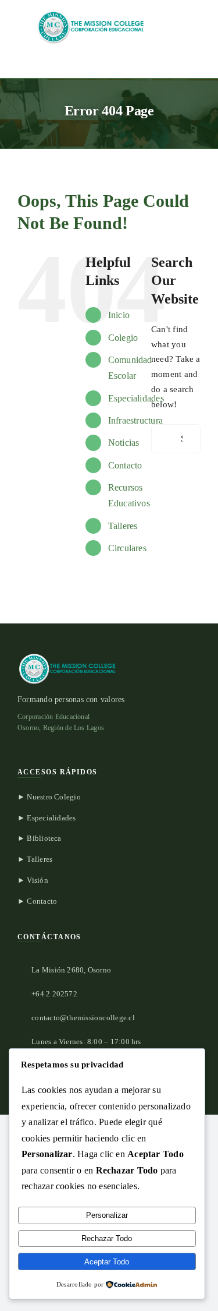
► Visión (32, 880)
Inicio (119, 315)
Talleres (123, 526)
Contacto (125, 465)
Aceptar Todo (106, 1261)
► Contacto (37, 901)
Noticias (124, 442)
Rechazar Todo (106, 1238)
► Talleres (34, 859)
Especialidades (136, 398)
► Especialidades (46, 817)
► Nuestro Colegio (49, 796)
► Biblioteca (39, 838)
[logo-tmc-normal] (93, 12)
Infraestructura (135, 420)
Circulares (127, 548)
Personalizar (107, 1215)
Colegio (123, 338)
